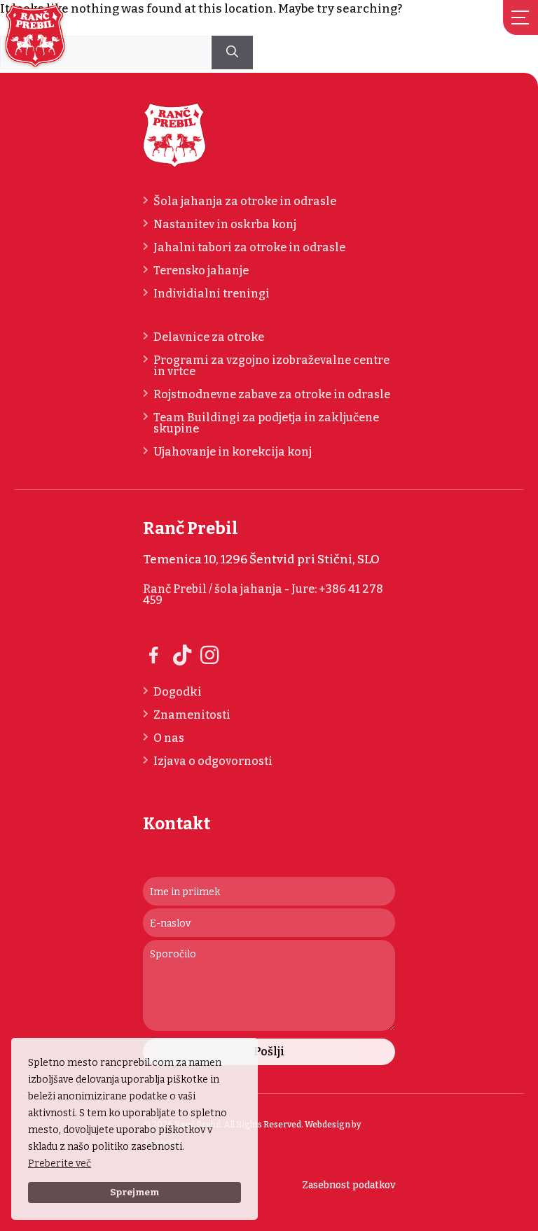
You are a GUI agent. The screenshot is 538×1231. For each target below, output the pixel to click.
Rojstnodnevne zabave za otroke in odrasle (271, 394)
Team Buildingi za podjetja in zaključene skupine (266, 423)
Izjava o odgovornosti (213, 761)
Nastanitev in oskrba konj (224, 224)
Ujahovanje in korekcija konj (232, 452)
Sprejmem (134, 1192)
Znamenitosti (191, 715)
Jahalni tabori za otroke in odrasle (249, 247)
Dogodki (177, 692)
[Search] (232, 52)
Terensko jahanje (201, 270)
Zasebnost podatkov (348, 1185)
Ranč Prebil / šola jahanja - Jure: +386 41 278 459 (263, 595)
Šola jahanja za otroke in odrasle (244, 201)
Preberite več (59, 1163)
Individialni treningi (211, 294)
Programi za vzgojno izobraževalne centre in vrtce (271, 366)
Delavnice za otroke (208, 337)
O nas (168, 738)
